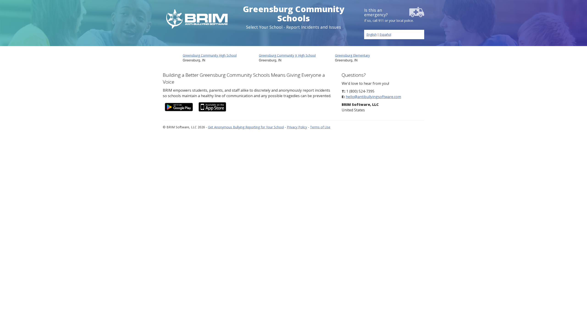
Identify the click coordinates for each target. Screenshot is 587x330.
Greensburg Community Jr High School (287, 55)
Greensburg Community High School (210, 55)
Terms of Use (320, 127)
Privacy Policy (297, 127)
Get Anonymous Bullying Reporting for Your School (246, 127)
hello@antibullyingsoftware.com (373, 96)
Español (385, 34)
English (371, 34)
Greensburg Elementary (352, 55)
